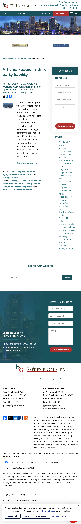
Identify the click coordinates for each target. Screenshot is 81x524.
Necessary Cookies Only (36, 516)
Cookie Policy (36, 462)
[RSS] (26, 418)
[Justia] (20, 418)
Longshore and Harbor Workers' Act (66, 175)
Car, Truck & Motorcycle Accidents (64, 145)
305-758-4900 (70, 8)
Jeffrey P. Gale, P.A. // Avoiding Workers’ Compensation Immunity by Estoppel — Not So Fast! (22, 86)
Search (67, 278)
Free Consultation (68, 2)
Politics (62, 221)
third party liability (17, 186)
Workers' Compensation (20, 174)
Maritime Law (65, 181)
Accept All (12, 516)
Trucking (63, 236)
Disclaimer (26, 379)
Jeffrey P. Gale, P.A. (28, 494)
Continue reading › (26, 163)
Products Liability (67, 227)
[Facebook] (5, 418)
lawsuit (22, 183)
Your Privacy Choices (18, 462)
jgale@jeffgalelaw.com (13, 405)
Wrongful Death (10, 177)
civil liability (24, 180)
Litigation (63, 169)
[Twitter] (10, 418)
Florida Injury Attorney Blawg (20, 59)
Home (7, 13)
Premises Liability (67, 224)
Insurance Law (65, 163)
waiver (30, 186)
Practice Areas (44, 13)
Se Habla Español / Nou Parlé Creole (58, 4)
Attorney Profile (24, 13)
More (76, 13)
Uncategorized (65, 239)
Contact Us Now (65, 126)
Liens (61, 166)
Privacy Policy (39, 379)
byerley (13, 180)
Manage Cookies (52, 462)
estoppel (13, 183)
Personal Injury (65, 218)
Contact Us (60, 13)
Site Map (50, 379)
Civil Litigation (19, 171)
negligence (31, 183)
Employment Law (67, 160)
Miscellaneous (65, 196)
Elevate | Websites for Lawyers (20, 500)
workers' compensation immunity (18, 189)
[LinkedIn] (15, 418)
